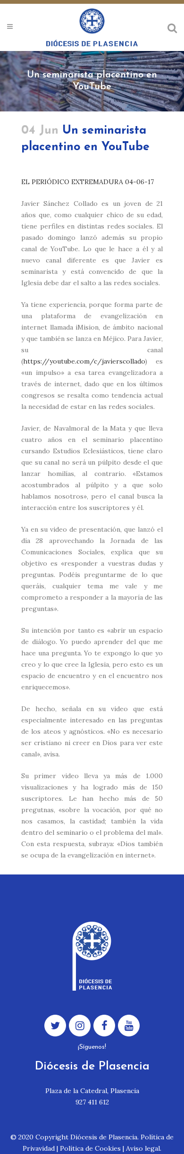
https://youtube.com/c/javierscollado (84, 361)
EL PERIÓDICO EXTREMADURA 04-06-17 (87, 182)
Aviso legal (143, 1148)
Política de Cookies (90, 1148)
